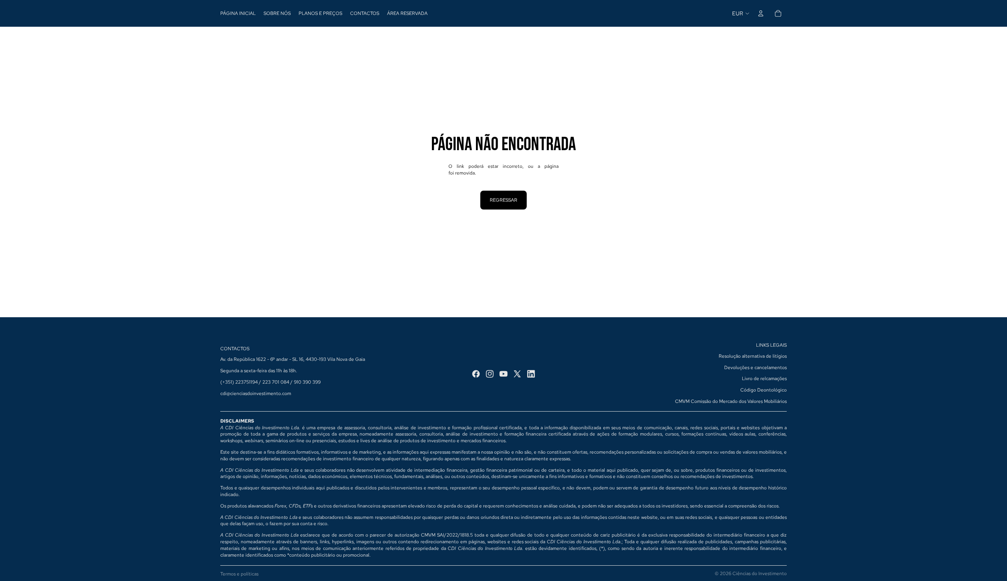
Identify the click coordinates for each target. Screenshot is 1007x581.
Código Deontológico (763, 390)
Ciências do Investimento (759, 573)
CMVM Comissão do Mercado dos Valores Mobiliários (731, 401)
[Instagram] (489, 374)
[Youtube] (503, 374)
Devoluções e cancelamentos (755, 367)
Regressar (503, 200)
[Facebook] (476, 374)
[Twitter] (517, 374)
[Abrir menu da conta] (760, 13)
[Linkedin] (531, 374)
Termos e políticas (239, 574)
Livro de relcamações (764, 378)
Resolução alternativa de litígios (753, 356)
